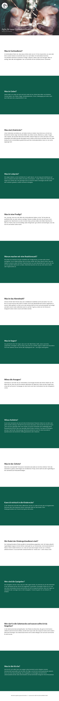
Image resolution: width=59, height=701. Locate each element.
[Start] (5, 6)
